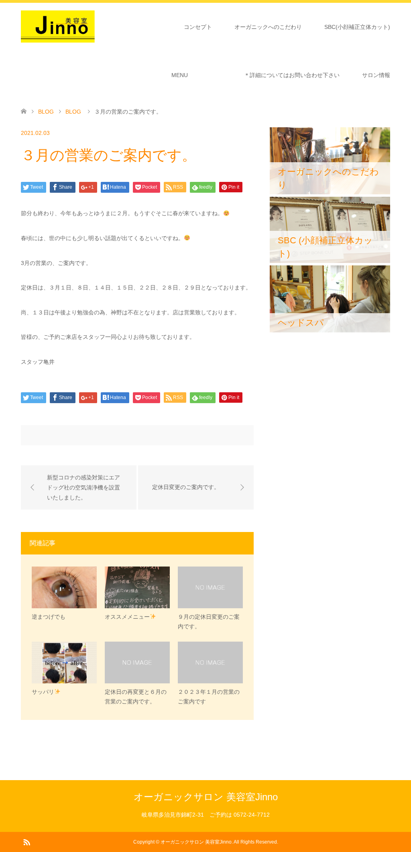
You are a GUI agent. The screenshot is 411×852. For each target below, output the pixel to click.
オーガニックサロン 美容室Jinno (206, 796)
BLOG (46, 111)
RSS (26, 841)
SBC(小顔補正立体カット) (357, 27)
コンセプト (198, 27)
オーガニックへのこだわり (268, 27)
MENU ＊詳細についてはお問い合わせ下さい (255, 75)
